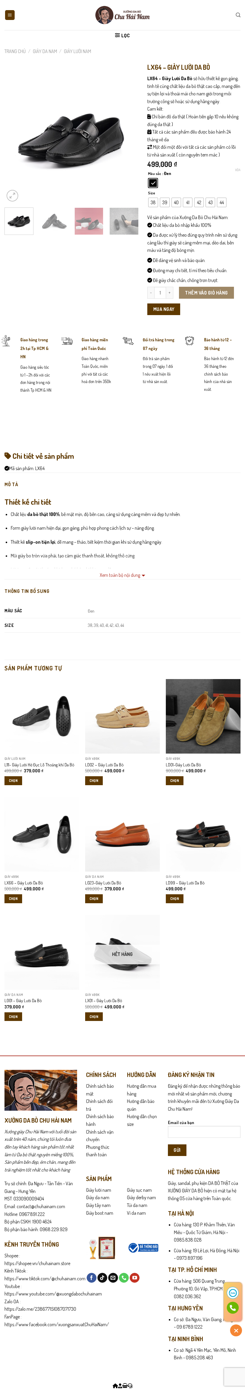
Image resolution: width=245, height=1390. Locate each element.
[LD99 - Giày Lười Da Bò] (203, 834)
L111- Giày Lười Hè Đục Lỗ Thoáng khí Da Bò (39, 764)
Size (151, 193)
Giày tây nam (98, 1205)
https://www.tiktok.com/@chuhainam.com (44, 1278)
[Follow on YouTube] (135, 1278)
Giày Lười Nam (77, 51)
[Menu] (10, 15)
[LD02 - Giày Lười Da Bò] (122, 716)
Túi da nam (137, 1205)
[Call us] (124, 1278)
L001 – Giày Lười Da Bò (23, 1000)
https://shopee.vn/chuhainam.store (37, 1263)
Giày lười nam (98, 1190)
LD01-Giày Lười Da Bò (183, 764)
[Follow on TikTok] (102, 1278)
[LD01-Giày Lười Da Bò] (203, 716)
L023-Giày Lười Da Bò (103, 882)
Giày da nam (97, 1197)
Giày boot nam (99, 1213)
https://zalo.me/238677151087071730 (40, 1309)
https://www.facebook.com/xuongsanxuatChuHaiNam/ (56, 1324)
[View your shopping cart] (125, 1386)
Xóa (238, 170)
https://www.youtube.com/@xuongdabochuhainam (53, 1294)
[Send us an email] (113, 1278)
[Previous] (14, 136)
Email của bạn (181, 1122)
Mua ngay (163, 309)
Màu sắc (154, 174)
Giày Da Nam (45, 51)
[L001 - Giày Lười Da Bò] (41, 952)
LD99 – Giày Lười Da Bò (185, 882)
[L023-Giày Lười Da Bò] (122, 834)
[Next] (128, 136)
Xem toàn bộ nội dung (120, 575)
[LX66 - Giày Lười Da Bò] (41, 834)
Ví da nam (136, 1213)
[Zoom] (12, 196)
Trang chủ (15, 51)
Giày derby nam (141, 1197)
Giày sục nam (139, 1190)
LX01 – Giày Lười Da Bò (103, 1000)
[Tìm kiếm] (238, 15)
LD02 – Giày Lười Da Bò (104, 764)
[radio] (152, 183)
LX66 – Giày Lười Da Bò (23, 882)
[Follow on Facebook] (92, 1278)
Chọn (13, 780)
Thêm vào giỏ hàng (206, 293)
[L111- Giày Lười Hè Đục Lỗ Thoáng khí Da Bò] (41, 716)
